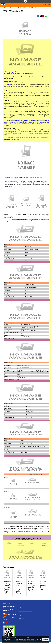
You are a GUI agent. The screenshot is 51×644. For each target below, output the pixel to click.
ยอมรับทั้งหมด (45, 639)
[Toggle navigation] (49, 4)
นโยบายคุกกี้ (8, 640)
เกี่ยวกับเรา (20, 610)
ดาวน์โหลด (20, 615)
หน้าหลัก (20, 607)
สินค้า (19, 613)
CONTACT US (21, 618)
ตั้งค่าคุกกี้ (39, 639)
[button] (42, 4)
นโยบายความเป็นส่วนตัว (29, 639)
